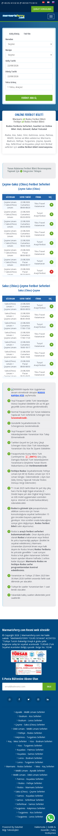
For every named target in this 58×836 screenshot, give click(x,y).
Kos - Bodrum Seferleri (41, 741)
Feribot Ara (27, 98)
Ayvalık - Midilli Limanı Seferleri (30, 712)
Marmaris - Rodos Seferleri (19, 766)
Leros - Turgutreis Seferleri (30, 762)
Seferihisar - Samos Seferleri (30, 804)
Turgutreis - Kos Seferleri (30, 812)
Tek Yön (26, 33)
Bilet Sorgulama (43, 9)
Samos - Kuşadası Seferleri (30, 795)
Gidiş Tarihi (11, 60)
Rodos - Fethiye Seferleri (30, 783)
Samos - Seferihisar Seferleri (30, 799)
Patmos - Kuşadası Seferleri (30, 779)
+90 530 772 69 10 (29, 3)
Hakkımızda (39, 827)
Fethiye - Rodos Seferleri (30, 733)
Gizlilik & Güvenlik (48, 828)
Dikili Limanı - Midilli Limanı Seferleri (30, 728)
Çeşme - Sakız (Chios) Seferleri (30, 724)
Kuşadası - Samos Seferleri (30, 753)
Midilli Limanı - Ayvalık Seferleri (30, 770)
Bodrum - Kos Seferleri (30, 716)
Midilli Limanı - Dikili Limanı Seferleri (30, 774)
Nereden (9, 39)
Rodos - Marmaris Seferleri (30, 787)
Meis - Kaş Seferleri (45, 766)
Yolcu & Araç (11, 82)
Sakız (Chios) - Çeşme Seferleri (30, 791)
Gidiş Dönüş (14, 33)
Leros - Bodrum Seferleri (30, 758)
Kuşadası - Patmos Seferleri (30, 749)
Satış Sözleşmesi (50, 831)
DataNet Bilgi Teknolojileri (12, 828)
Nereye (9, 50)
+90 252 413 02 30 (11, 3)
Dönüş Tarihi (11, 71)
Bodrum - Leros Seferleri (30, 720)
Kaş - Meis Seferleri (17, 741)
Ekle (49, 686)
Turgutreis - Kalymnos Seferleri (30, 808)
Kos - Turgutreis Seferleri (30, 745)
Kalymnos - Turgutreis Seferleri (30, 737)
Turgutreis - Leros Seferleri (30, 816)
